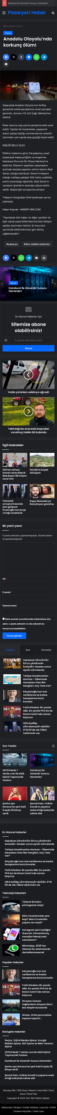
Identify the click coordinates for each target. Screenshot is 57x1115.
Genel (19, 26)
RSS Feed (22, 1090)
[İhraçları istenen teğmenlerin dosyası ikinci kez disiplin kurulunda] (11, 1005)
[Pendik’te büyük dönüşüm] (42, 460)
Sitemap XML (9, 1090)
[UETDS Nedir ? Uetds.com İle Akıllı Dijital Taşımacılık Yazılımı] (15, 760)
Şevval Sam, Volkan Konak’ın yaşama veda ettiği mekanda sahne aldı (42, 808)
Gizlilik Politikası (30, 1107)
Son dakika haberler (37, 244)
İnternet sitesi (10, 605)
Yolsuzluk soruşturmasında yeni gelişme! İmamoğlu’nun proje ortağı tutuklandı (14, 506)
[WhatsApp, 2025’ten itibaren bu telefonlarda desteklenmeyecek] (11, 950)
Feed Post (32, 1094)
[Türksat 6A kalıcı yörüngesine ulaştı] (11, 906)
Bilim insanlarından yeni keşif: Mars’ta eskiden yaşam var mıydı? (36, 919)
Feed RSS (42, 1090)
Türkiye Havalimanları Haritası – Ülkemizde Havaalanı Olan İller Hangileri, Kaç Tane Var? (37, 680)
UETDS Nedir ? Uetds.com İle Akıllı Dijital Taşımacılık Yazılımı (13, 775)
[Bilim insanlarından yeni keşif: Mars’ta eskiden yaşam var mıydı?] (11, 920)
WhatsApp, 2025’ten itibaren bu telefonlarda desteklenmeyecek (36, 949)
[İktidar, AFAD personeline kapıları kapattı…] (11, 1019)
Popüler (10, 649)
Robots (32, 1090)
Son (28, 649)
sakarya (13, 244)
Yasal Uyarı (38, 1111)
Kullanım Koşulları (22, 1111)
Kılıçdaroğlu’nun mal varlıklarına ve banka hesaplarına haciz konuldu (35, 696)
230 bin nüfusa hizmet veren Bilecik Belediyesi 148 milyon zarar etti (15, 474)
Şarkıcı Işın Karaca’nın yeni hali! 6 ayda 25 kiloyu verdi (14, 808)
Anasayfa (10, 26)
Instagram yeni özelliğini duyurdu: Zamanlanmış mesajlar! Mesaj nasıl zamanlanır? (36, 934)
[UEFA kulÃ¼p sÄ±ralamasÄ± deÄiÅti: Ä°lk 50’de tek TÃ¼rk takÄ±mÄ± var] (12, 726)
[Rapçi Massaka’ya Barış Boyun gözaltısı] (42, 491)
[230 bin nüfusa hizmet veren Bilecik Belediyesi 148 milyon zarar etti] (15, 460)
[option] (28, 283)
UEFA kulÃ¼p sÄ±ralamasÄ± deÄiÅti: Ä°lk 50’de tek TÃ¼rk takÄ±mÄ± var (36, 728)
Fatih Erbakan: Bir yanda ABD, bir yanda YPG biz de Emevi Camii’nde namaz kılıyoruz (38, 712)
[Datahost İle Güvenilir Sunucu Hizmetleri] (42, 760)
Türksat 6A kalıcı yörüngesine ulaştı (33, 903)
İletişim (17, 1107)
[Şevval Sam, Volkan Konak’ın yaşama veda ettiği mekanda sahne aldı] (42, 793)
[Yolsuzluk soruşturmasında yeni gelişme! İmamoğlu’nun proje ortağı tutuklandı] (15, 491)
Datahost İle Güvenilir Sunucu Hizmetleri (28, 3)
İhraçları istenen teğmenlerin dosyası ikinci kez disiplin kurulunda (37, 1004)
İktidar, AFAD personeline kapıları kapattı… (36, 1016)
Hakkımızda (6, 1107)
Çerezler (44, 1107)
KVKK (53, 1107)
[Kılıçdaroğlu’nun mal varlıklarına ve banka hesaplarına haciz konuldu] (12, 696)
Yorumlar (46, 649)
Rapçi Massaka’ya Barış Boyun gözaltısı (42, 502)
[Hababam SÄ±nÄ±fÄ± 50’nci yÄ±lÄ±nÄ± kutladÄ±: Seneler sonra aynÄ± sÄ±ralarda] (12, 663)
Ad (5, 578)
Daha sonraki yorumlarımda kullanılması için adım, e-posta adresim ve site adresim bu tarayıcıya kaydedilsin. (27, 624)
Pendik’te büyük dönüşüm (39, 471)
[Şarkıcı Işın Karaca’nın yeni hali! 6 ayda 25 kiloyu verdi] (15, 793)
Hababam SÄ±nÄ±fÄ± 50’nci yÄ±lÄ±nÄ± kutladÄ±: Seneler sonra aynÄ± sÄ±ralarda (37, 665)
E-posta (7, 592)
